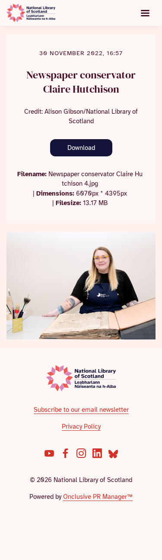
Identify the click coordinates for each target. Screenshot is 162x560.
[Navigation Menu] (145, 13)
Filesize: (68, 203)
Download (81, 148)
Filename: (32, 174)
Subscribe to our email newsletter (81, 410)
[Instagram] (81, 453)
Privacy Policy (81, 426)
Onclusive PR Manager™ (98, 497)
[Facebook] (65, 453)
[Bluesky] (113, 453)
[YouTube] (49, 453)
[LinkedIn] (97, 453)
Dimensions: (55, 193)
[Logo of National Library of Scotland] (81, 378)
